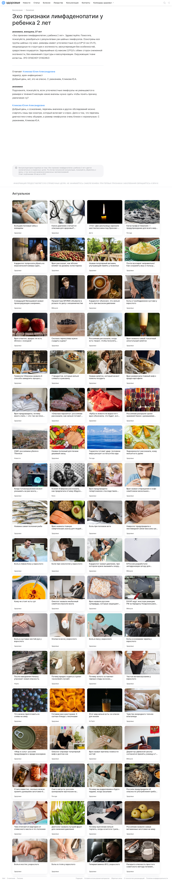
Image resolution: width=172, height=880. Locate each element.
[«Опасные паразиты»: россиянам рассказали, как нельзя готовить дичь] (67, 405)
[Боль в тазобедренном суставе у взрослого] (142, 292)
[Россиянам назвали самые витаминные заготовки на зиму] (142, 818)
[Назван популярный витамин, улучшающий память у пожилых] (104, 255)
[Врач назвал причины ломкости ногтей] (104, 743)
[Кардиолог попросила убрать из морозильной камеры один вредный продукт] (29, 255)
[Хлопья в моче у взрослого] (67, 631)
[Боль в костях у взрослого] (29, 856)
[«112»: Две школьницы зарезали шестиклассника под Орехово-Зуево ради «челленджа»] (104, 217)
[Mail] (3, 3)
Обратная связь (116, 878)
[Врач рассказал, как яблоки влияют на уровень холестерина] (67, 255)
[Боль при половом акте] (104, 518)
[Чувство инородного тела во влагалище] (142, 706)
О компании (11, 878)
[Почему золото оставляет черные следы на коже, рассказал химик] (104, 668)
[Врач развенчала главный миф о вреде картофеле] (142, 368)
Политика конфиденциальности (157, 878)
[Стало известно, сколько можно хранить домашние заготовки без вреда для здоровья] (29, 781)
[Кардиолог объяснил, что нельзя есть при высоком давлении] (104, 292)
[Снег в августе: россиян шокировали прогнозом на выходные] (67, 781)
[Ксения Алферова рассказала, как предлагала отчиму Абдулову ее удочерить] (67, 480)
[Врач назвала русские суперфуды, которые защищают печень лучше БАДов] (104, 593)
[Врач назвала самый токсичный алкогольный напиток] (142, 330)
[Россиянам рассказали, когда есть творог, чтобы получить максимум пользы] (104, 330)
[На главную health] (12, 3)
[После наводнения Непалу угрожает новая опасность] (29, 668)
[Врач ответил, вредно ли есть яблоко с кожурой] (29, 330)
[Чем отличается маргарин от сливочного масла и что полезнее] (29, 818)
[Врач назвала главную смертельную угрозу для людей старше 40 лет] (67, 518)
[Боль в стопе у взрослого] (67, 856)
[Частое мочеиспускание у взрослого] (142, 668)
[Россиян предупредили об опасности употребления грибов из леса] (142, 781)
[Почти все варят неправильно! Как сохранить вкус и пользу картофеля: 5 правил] (142, 255)
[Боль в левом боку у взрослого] (29, 555)
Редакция (79, 878)
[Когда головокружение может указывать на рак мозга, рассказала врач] (29, 480)
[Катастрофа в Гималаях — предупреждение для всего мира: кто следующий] (142, 217)
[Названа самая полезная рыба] (29, 518)
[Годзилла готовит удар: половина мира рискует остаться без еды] (104, 443)
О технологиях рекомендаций (134, 878)
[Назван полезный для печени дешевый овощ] (67, 443)
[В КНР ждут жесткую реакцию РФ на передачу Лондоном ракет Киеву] (142, 593)
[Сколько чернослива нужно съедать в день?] (67, 330)
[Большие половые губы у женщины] (29, 217)
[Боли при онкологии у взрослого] (67, 555)
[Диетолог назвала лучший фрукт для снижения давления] (67, 818)
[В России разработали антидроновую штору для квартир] (142, 555)
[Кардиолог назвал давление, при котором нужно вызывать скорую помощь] (104, 555)
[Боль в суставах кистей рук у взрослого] (29, 631)
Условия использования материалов (96, 878)
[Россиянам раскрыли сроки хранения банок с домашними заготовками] (142, 405)
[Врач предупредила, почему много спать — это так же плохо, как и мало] (29, 405)
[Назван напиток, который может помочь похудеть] (104, 368)
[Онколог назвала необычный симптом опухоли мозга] (67, 593)
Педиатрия (30, 10)
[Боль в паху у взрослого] (104, 631)
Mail (3, 878)
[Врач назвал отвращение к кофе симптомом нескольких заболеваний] (142, 480)
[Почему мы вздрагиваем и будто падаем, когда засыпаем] (104, 781)
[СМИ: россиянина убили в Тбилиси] (29, 443)
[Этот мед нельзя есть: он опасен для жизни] (104, 706)
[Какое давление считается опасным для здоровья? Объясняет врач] (67, 217)
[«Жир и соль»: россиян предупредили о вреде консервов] (29, 743)
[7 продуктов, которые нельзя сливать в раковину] (67, 368)
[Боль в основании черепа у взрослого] (142, 631)
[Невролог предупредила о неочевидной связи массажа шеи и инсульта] (142, 518)
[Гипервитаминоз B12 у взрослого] (104, 856)
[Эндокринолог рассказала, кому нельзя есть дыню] (142, 443)
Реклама (20, 878)
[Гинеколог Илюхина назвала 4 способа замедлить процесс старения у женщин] (29, 368)
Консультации (17, 10)
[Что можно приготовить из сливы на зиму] (29, 706)
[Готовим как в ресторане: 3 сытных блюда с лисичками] (67, 706)
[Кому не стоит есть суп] (29, 593)
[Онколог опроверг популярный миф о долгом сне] (67, 743)
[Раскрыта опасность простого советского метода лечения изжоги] (142, 856)
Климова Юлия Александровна (39, 71)
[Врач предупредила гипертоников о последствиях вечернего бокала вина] (104, 480)
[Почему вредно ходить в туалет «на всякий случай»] (67, 668)
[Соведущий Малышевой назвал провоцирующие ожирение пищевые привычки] (29, 292)
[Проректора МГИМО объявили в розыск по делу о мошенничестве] (67, 292)
